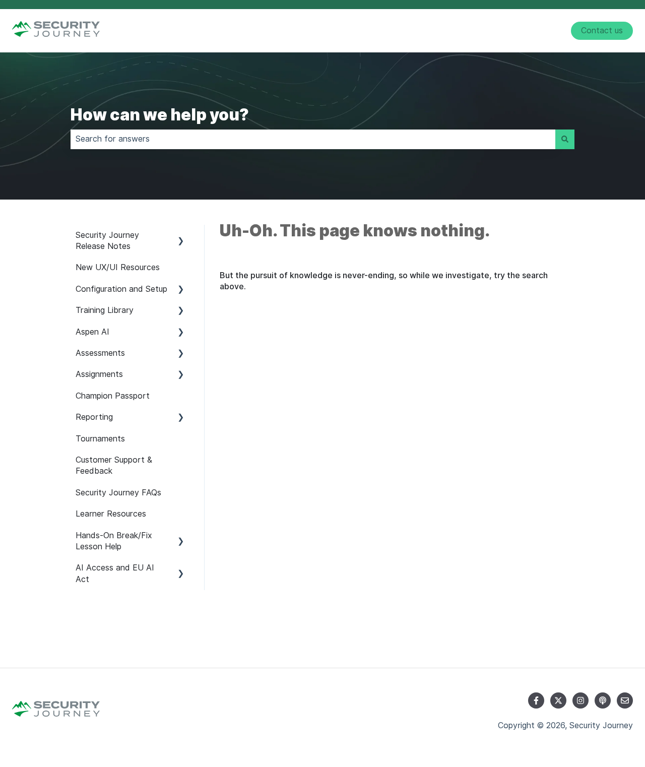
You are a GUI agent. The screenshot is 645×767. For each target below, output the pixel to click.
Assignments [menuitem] (99, 374)
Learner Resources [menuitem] (111, 514)
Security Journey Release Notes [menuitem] (107, 240)
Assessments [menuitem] (100, 353)
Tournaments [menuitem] (100, 438)
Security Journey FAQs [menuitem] (118, 492)
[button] (181, 236)
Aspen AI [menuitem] (92, 332)
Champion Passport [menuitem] (113, 396)
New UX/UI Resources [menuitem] (118, 267)
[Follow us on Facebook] (536, 700)
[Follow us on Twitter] (558, 700)
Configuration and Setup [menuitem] (121, 289)
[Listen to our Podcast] (603, 700)
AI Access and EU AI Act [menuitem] (115, 573)
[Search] (564, 139)
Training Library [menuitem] (105, 310)
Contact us (602, 30)
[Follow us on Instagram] (580, 700)
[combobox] (313, 139)
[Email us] (625, 700)
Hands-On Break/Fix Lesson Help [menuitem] (114, 541)
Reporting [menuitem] (94, 417)
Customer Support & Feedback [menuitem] (114, 465)
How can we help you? (160, 114)
